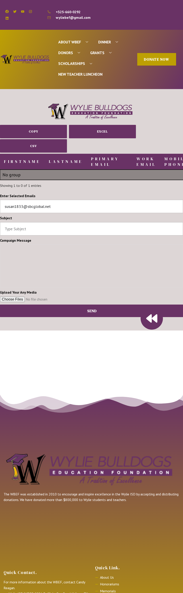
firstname (22, 161)
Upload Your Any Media (18, 292)
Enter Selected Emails (17, 196)
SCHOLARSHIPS (71, 63)
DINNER (104, 42)
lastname (66, 161)
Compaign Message (15, 240)
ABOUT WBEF (69, 42)
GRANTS (97, 52)
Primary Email (105, 161)
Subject (6, 218)
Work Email (146, 161)
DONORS (65, 52)
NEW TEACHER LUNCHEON (80, 74)
